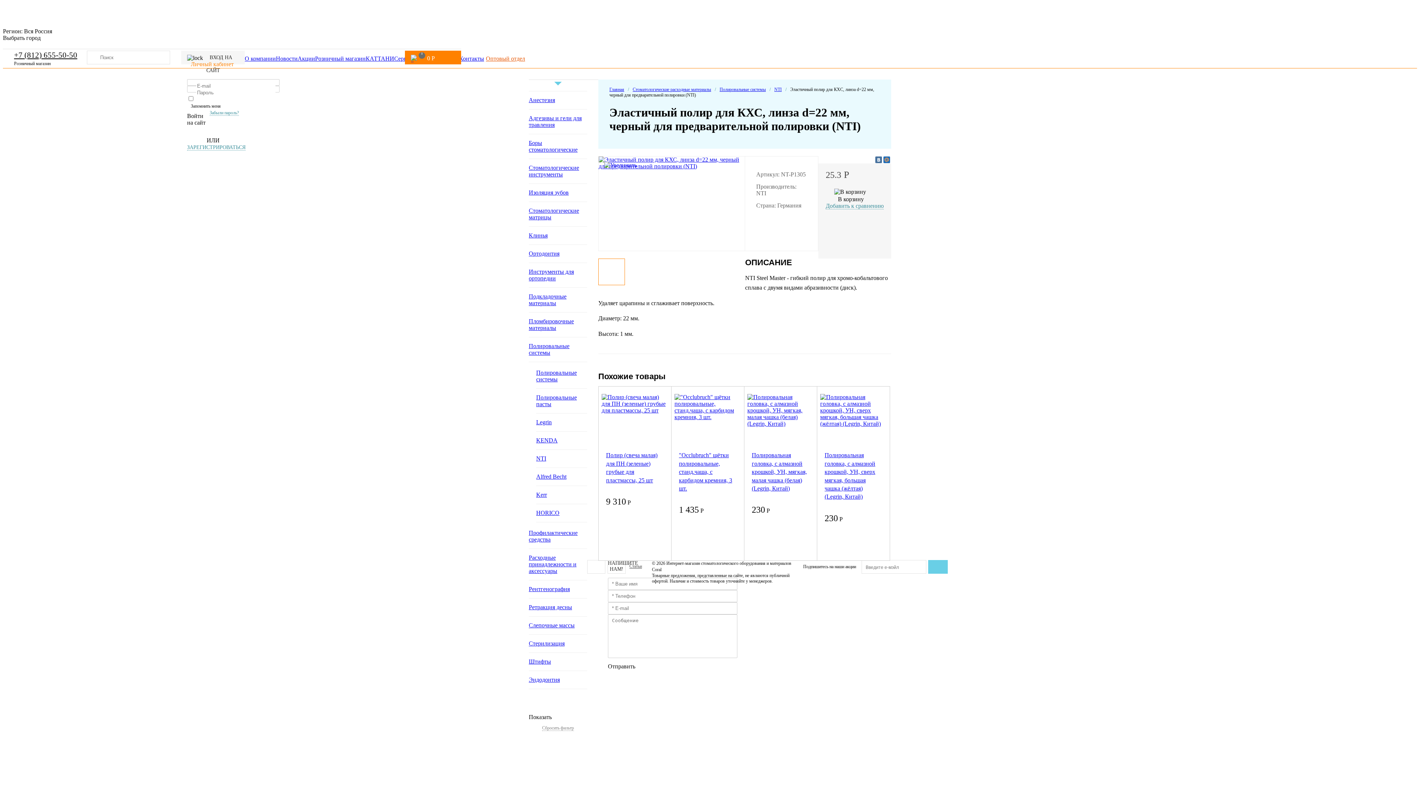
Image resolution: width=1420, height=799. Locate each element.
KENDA (547, 440)
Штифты (540, 661)
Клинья (538, 235)
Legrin (544, 422)
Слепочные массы (552, 625)
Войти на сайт (196, 119)
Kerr (541, 495)
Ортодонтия (544, 253)
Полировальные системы (549, 349)
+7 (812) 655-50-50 (45, 55)
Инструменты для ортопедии (551, 275)
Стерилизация (547, 643)
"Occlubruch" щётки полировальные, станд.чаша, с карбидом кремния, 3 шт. (705, 472)
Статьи (635, 566)
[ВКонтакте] (878, 159)
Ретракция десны (550, 607)
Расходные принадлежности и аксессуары (553, 564)
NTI (541, 458)
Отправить (621, 666)
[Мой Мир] (886, 159)
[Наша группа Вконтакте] (596, 567)
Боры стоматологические (553, 146)
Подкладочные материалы (548, 299)
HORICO (547, 513)
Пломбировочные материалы (551, 324)
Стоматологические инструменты (554, 171)
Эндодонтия (544, 680)
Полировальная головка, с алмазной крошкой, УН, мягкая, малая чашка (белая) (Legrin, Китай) (779, 472)
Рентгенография (549, 589)
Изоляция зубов (549, 192)
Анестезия (542, 100)
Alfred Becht (551, 476)
